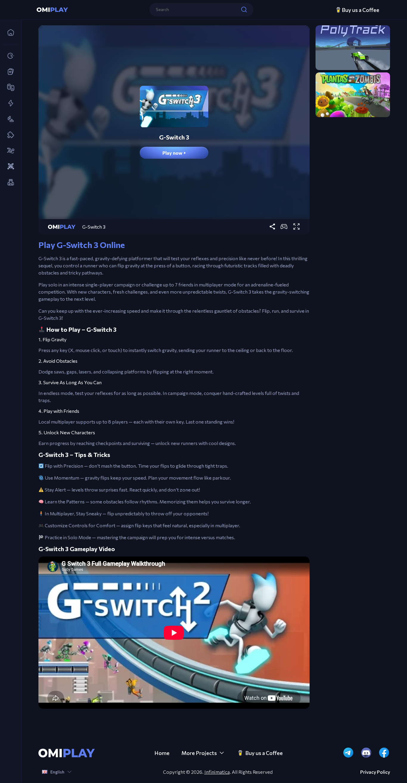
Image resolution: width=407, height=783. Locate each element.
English (57, 771)
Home (162, 753)
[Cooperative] (9, 87)
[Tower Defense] (9, 182)
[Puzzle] (9, 135)
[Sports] (9, 150)
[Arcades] (9, 56)
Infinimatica (217, 772)
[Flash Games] (9, 103)
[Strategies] (9, 166)
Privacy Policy (375, 772)
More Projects (199, 753)
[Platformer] (9, 119)
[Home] (9, 32)
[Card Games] (9, 71)
